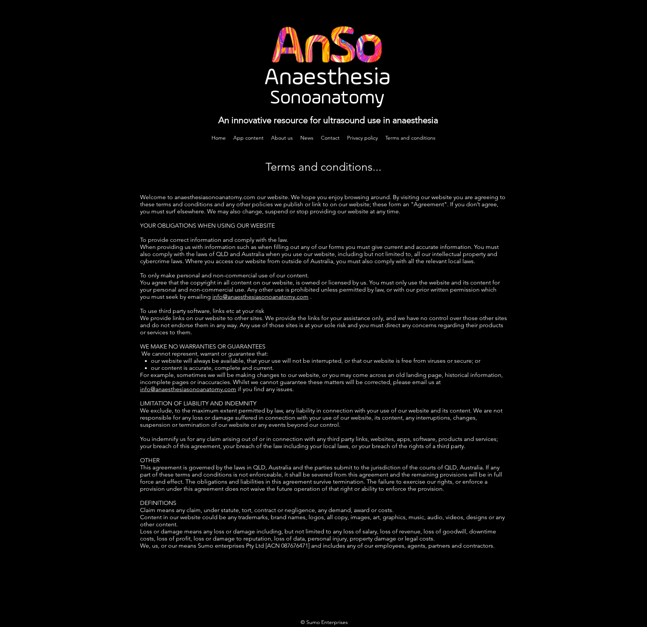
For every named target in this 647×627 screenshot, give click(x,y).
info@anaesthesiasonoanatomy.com (260, 296)
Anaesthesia (327, 78)
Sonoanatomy (327, 98)
